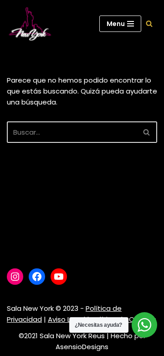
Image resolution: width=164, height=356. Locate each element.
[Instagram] (15, 276)
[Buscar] (149, 23)
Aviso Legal (66, 319)
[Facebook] (37, 276)
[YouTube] (59, 276)
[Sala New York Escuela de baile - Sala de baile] (29, 24)
